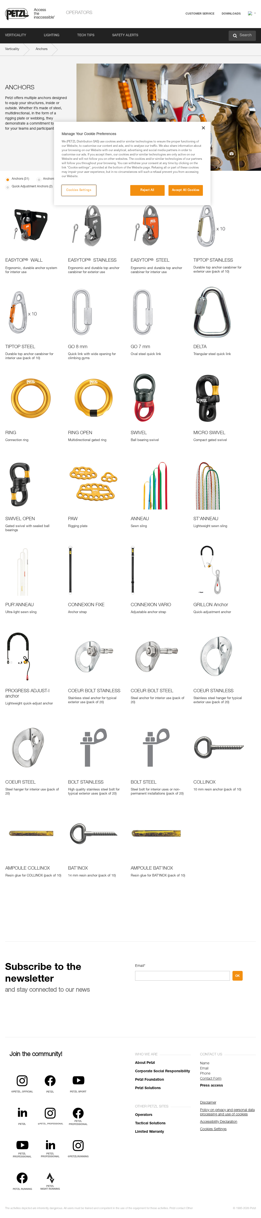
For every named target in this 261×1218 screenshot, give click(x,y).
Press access (211, 1086)
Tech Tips (85, 35)
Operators (79, 13)
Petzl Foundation (149, 1080)
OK (237, 976)
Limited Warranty (149, 1132)
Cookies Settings (78, 190)
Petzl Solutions (148, 1088)
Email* (140, 966)
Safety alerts (125, 35)
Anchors (42, 49)
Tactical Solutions (150, 1123)
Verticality (15, 35)
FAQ (177, 26)
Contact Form (210, 1079)
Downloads (231, 13)
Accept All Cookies (186, 190)
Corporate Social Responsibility (162, 1071)
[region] (132, 163)
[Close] (203, 127)
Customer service (200, 13)
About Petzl (145, 1063)
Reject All (147, 190)
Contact (180, 33)
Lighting (51, 35)
